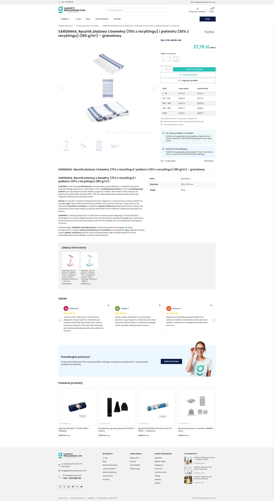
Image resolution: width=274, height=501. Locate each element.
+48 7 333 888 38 (67, 2)
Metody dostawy (110, 472)
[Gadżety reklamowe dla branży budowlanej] (188, 480)
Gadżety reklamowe (65, 26)
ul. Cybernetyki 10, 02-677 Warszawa (72, 465)
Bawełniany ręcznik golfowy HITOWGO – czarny (117, 429)
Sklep (207, 19)
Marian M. (177, 308)
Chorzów (158, 468)
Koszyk (211, 10)
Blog (88, 19)
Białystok (158, 458)
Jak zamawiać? (102, 19)
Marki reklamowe (110, 465)
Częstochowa (160, 472)
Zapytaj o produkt (190, 80)
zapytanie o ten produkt (186, 136)
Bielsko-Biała (160, 461)
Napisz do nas (171, 361)
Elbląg (157, 476)
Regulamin (91, 498)
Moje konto (134, 458)
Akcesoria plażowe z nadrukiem (87, 26)
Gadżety (64, 19)
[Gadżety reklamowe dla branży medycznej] (188, 470)
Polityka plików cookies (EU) (107, 498)
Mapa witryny (63, 498)
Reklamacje (135, 468)
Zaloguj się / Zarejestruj (197, 12)
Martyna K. (74, 308)
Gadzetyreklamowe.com (207, 498)
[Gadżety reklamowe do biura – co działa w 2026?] (188, 461)
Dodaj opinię (170, 161)
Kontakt (117, 19)
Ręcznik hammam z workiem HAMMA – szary (196, 429)
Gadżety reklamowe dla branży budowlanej (202, 478)
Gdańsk (158, 479)
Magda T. (125, 308)
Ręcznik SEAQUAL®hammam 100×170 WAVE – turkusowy (155, 429)
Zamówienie (135, 465)
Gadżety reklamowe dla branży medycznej (202, 468)
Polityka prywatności (77, 498)
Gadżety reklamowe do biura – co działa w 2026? (204, 458)
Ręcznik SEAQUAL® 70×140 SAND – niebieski (74, 429)
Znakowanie (108, 476)
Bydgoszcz (159, 465)
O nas (78, 19)
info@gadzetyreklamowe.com (205, 2)
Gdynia (158, 483)
